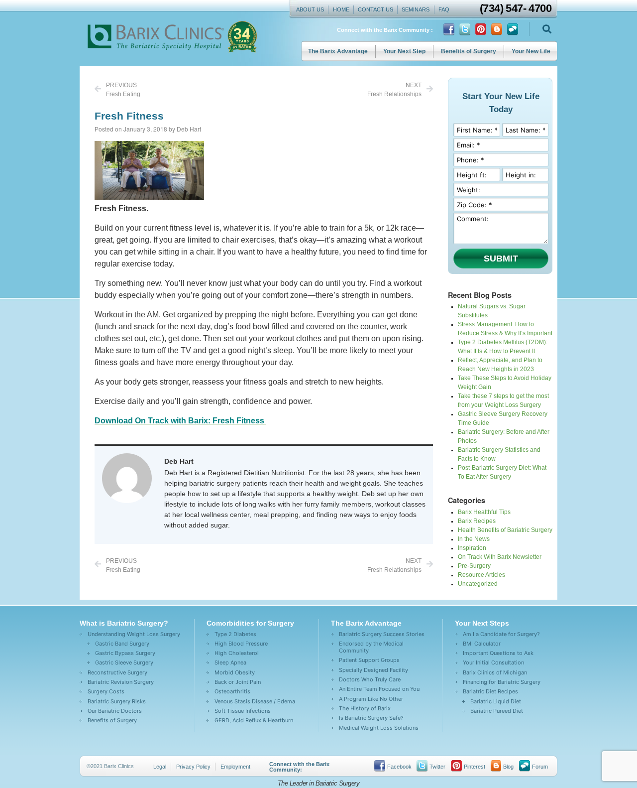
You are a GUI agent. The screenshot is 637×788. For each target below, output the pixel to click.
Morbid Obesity (234, 672)
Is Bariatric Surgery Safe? (371, 717)
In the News (474, 538)
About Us (310, 9)
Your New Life (531, 51)
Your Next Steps (482, 623)
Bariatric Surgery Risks (117, 701)
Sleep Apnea (230, 662)
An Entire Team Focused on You (379, 688)
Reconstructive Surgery (117, 672)
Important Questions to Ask (498, 653)
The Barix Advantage (338, 51)
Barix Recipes (477, 521)
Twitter (437, 767)
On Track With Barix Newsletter (499, 556)
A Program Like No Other (371, 698)
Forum (540, 767)
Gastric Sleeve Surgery (124, 662)
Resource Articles (481, 574)
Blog (508, 767)
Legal (159, 767)
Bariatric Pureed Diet (496, 710)
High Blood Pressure (241, 643)
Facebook (399, 767)
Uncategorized (478, 583)
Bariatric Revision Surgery (121, 681)
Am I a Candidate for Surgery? (501, 634)
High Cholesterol (236, 653)
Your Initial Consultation (493, 662)
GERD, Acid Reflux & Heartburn (253, 720)
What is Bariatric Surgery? (124, 623)
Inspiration (472, 547)
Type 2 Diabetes (235, 634)
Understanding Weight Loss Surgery (134, 634)
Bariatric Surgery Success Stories (382, 634)
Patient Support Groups (369, 660)
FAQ (443, 9)
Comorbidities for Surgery (250, 623)
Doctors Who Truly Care (370, 679)
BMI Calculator (482, 643)
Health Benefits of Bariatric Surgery (505, 529)
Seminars (415, 9)
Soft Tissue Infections (242, 710)
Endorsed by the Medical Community (371, 647)
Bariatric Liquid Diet (495, 701)
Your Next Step (404, 51)
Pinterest (474, 767)
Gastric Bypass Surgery (125, 653)
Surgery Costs (106, 691)
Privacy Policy (193, 767)
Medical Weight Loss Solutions (379, 727)
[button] (546, 29)
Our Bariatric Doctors (115, 710)
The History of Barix (365, 708)
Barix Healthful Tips (484, 512)
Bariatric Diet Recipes (490, 691)
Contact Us (375, 9)
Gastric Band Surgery (122, 643)
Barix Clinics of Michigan (495, 672)
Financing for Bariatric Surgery (501, 681)
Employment (235, 767)
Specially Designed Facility (373, 669)
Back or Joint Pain (237, 681)
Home (341, 9)
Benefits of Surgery (468, 51)
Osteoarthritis (232, 691)
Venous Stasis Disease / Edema (254, 701)
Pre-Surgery (474, 565)
